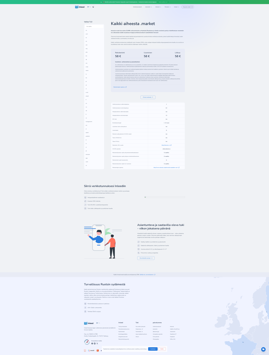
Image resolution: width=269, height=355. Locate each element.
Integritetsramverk (122, 336)
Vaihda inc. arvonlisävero (146, 274)
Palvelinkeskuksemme (123, 329)
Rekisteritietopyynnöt (123, 339)
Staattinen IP (173, 334)
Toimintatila (138, 331)
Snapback (172, 336)
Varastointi (172, 331)
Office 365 (172, 339)
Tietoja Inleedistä (122, 326)
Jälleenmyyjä (156, 331)
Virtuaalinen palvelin (157, 334)
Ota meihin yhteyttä (140, 326)
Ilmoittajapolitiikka (122, 334)
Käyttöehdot (121, 331)
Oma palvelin (156, 336)
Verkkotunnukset (157, 326)
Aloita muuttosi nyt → (163, 2)
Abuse (137, 336)
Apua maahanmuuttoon (141, 334)
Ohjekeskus (138, 329)
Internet (172, 326)
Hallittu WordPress (175, 329)
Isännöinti (155, 329)
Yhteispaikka (156, 339)
